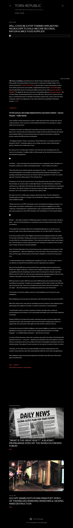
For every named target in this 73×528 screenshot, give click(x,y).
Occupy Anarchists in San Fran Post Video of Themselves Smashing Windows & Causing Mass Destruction (36, 501)
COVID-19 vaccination (28, 85)
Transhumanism (27, 367)
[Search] (63, 5)
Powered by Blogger (38, 519)
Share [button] (10, 365)
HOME (17, 13)
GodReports (13, 108)
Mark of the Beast (17, 367)
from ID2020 (53, 87)
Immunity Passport (55, 92)
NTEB (16, 101)
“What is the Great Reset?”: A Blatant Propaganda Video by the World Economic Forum (35, 443)
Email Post (16, 365)
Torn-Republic (28, 5)
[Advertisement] (36, 386)
